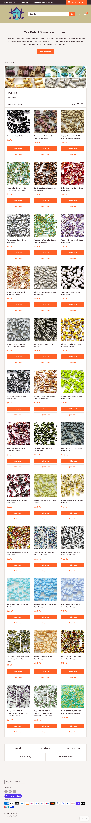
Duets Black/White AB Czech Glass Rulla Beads (44, 554)
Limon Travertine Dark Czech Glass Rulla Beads (71, 345)
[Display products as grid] (78, 104)
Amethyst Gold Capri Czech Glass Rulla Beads (17, 449)
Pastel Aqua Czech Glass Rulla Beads (18, 606)
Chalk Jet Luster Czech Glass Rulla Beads (45, 293)
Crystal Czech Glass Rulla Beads (43, 345)
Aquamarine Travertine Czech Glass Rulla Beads (45, 241)
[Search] (72, 14)
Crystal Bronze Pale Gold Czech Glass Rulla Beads (70, 137)
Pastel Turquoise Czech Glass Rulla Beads (45, 606)
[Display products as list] (82, 104)
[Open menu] (5, 14)
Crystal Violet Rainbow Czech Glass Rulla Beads (45, 137)
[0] (84, 14)
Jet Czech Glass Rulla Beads (17, 136)
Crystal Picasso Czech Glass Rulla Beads (72, 501)
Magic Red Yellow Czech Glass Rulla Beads (18, 554)
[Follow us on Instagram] (10, 791)
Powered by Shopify (10, 816)
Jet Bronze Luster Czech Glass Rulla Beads (45, 189)
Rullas (12, 62)
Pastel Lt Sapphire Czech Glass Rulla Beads (70, 606)
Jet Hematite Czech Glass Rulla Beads (16, 397)
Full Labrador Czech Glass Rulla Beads (16, 241)
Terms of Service (72, 748)
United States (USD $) (13, 782)
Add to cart (18, 149)
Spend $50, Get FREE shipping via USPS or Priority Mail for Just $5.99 (29, 2)
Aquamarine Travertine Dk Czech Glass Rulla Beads (16, 189)
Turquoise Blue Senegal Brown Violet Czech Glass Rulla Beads (18, 659)
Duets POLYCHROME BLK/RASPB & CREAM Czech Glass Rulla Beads (17, 713)
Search (18, 748)
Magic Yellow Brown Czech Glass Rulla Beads (71, 658)
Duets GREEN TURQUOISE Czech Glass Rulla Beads (71, 712)
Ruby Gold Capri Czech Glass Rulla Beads (72, 189)
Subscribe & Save (78, 2)
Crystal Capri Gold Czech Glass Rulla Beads (16, 293)
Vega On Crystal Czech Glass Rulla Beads (72, 241)
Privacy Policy (25, 757)
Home (6, 62)
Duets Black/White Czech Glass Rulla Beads (70, 554)
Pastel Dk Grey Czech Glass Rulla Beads (71, 449)
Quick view (18, 154)
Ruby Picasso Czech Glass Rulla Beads (17, 501)
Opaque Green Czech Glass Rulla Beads (71, 397)
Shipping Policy (66, 757)
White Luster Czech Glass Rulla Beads (70, 293)
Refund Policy (45, 748)
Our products (45, 52)
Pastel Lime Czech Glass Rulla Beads (45, 501)
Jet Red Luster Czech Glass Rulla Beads (44, 449)
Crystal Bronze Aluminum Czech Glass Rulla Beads (16, 345)
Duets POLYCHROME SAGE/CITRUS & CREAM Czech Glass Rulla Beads (43, 713)
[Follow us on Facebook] (6, 791)
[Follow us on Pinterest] (14, 791)
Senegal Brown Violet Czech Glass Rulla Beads (44, 397)
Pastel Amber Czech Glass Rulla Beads (43, 658)
